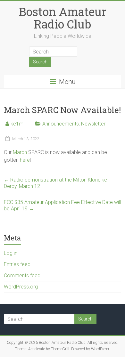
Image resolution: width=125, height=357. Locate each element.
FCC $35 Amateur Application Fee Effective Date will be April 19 (62, 205)
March (20, 152)
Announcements (60, 124)
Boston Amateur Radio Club (62, 18)
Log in (10, 253)
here (25, 160)
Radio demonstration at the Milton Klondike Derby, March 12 (55, 183)
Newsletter (93, 124)
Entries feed (17, 264)
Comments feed (22, 275)
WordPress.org (21, 287)
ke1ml (17, 124)
